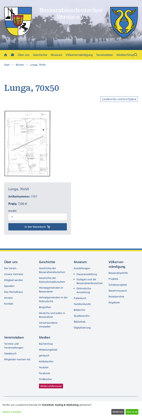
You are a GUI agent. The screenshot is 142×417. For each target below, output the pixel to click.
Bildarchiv (79, 309)
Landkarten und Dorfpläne (119, 99)
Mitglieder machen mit (17, 359)
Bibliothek (79, 321)
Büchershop (46, 343)
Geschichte (40, 55)
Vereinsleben (104, 55)
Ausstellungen (82, 268)
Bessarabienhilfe (118, 273)
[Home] (5, 55)
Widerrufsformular (51, 386)
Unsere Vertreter (13, 274)
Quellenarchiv (82, 315)
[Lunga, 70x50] (45, 171)
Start (7, 64)
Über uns (24, 55)
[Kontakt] (12, 55)
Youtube (43, 367)
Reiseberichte (116, 296)
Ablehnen (117, 411)
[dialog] (71, 409)
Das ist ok (132, 411)
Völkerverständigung (79, 55)
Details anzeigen (11, 411)
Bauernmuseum (118, 290)
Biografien (45, 307)
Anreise (8, 297)
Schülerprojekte (118, 284)
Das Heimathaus (13, 291)
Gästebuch (10, 353)
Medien (44, 337)
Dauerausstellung (87, 274)
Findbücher (45, 379)
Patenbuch (80, 298)
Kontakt (8, 303)
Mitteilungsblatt (48, 349)
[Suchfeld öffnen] (136, 54)
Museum (56, 55)
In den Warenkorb (35, 226)
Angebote (114, 302)
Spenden (9, 286)
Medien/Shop (125, 55)
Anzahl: (12, 210)
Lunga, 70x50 (37, 64)
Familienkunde (82, 304)
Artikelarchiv (46, 361)
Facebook (44, 373)
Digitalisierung (82, 327)
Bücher (20, 64)
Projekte (113, 278)
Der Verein (10, 268)
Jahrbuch (44, 355)
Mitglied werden (13, 280)
